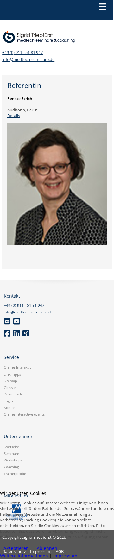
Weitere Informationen (24, 556)
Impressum (65, 556)
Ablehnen (47, 548)
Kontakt (10, 407)
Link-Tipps (12, 374)
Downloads (13, 394)
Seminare (11, 453)
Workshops (13, 460)
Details (13, 115)
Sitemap (10, 380)
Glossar (10, 387)
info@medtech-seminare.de (28, 59)
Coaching (11, 466)
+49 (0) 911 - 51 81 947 (22, 52)
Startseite (11, 446)
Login (8, 401)
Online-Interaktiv (18, 367)
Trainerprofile (15, 473)
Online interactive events (24, 414)
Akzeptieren (16, 548)
